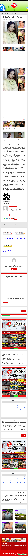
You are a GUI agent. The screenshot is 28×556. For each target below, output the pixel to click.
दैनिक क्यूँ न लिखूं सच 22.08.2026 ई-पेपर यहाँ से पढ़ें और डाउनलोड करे (8, 251)
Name (4, 290)
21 (17, 409)
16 (24, 407)
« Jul (13, 415)
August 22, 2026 (17, 240)
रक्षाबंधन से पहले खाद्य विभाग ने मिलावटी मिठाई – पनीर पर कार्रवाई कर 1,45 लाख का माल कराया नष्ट (20, 530)
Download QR (6, 201)
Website (16, 295)
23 (24, 409)
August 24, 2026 (4, 519)
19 (10, 409)
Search (3, 308)
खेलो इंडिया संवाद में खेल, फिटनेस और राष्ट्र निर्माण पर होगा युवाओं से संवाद (13, 363)
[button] (22, 554)
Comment (5, 279)
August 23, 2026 (4, 240)
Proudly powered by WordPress (9, 553)
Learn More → (14, 269)
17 (3, 409)
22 (20, 409)
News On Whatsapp (6, 315)
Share (15, 219)
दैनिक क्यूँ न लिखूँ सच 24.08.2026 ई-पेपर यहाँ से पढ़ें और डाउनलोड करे (8, 239)
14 (17, 407)
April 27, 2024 (9, 19)
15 (20, 407)
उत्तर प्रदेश (16, 515)
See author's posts (13, 212)
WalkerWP (14, 554)
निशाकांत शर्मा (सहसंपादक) (5, 19)
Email (4, 295)
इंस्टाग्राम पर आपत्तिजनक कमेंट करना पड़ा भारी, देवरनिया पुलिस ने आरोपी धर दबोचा (7, 517)
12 (10, 407)
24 (3, 411)
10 (3, 407)
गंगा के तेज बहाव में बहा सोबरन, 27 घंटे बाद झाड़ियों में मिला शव (11, 359)
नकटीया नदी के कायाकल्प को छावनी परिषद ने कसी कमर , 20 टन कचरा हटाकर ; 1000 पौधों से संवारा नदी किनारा (20, 517)
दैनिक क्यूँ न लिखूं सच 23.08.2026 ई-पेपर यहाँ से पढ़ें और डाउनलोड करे (20, 239)
